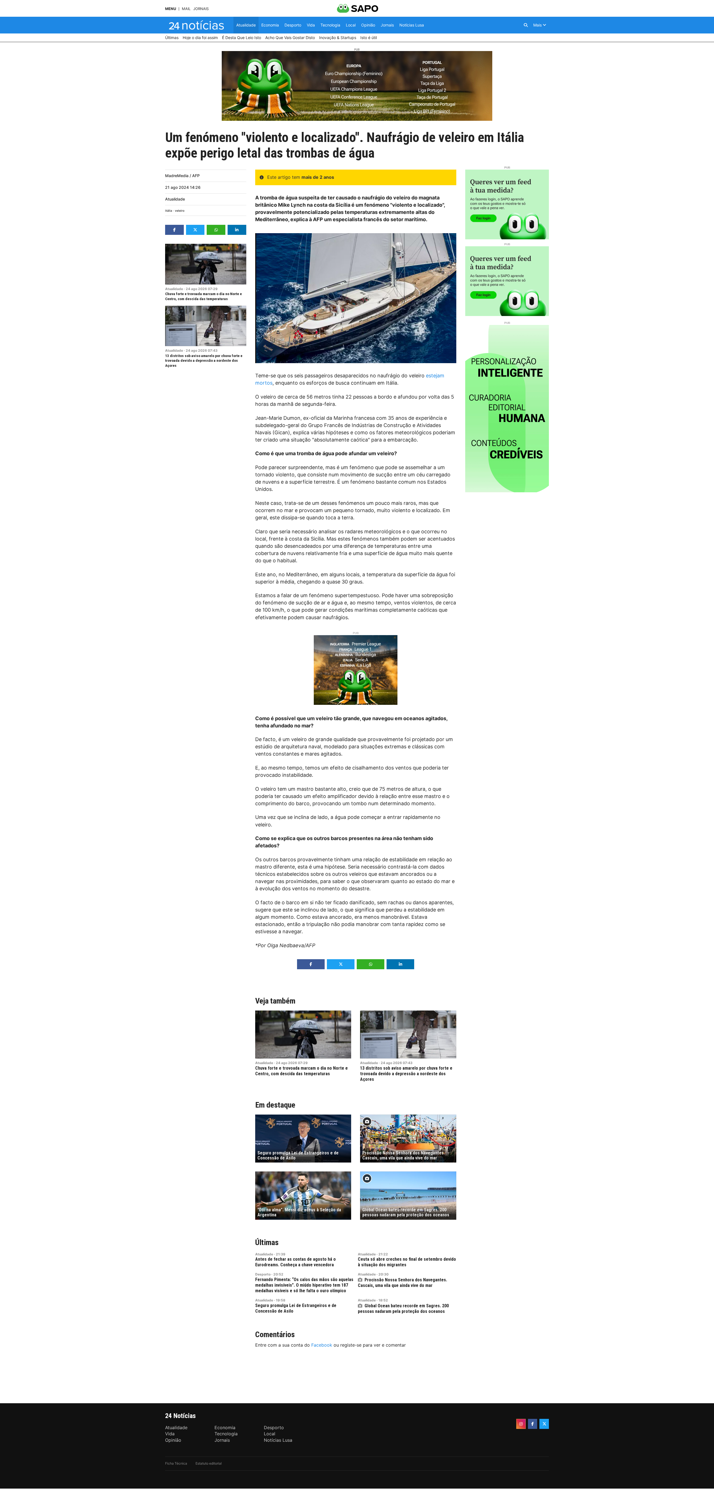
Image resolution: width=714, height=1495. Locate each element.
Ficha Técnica (176, 1463)
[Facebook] (532, 1424)
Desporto (263, 1274)
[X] (544, 1424)
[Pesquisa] (525, 25)
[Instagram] (521, 1424)
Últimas (267, 1242)
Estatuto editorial (209, 1463)
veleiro (179, 211)
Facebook (321, 1345)
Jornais (201, 9)
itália (168, 211)
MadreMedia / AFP (182, 175)
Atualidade (175, 199)
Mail (186, 9)
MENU (170, 9)
